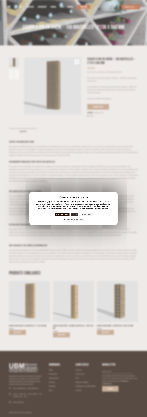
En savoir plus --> (86, 214)
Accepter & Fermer (62, 214)
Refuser (74, 214)
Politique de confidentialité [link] (73, 219)
